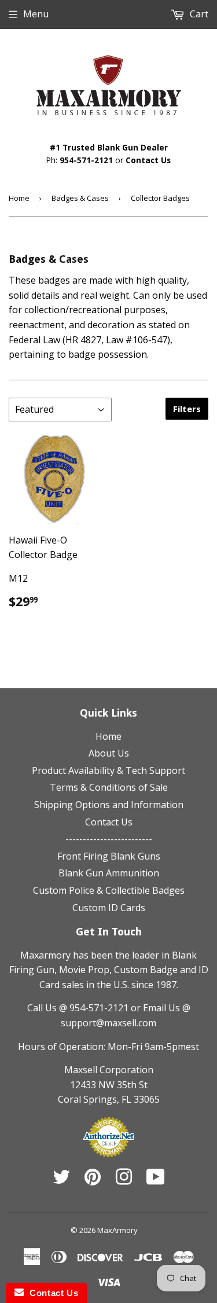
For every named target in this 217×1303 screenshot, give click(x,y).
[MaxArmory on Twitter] (61, 1180)
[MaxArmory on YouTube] (155, 1180)
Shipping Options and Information (108, 804)
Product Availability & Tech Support (108, 770)
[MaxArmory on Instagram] (124, 1180)
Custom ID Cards (108, 907)
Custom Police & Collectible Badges (109, 890)
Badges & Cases (80, 198)
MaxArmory (117, 1230)
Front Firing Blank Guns (108, 856)
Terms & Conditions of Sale (109, 787)
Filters (187, 408)
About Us (109, 753)
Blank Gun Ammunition (108, 873)
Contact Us (148, 160)
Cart (197, 14)
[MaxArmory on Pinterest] (92, 1180)
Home (19, 198)
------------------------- (108, 838)
